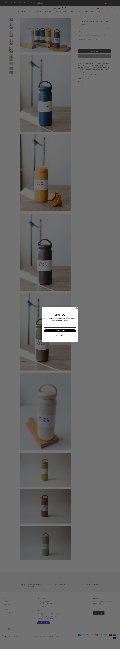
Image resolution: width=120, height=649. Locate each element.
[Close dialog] (77, 308)
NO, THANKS (60, 335)
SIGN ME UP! (60, 330)
